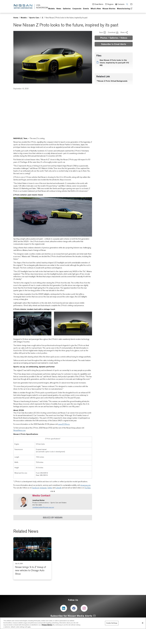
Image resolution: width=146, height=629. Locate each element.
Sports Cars (34, 17)
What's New (96, 8)
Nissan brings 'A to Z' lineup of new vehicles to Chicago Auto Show (30, 570)
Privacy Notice (47, 625)
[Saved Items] (131, 4)
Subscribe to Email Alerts (113, 44)
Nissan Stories (108, 8)
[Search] (126, 4)
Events (86, 8)
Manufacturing (123, 8)
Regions (110, 4)
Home (15, 17)
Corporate (76, 8)
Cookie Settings (111, 623)
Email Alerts (99, 4)
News (58, 8)
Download (111, 32)
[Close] (142, 623)
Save (101, 32)
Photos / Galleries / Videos (113, 38)
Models (51, 8)
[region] (73, 623)
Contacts (120, 4)
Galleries (67, 8)
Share (122, 32)
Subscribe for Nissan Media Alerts (71, 615)
